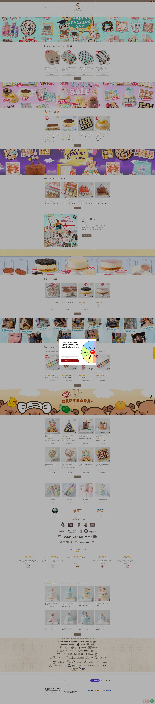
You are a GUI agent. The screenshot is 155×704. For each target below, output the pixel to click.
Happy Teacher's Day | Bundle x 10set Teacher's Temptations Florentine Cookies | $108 (69, 68)
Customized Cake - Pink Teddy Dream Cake (52, 628)
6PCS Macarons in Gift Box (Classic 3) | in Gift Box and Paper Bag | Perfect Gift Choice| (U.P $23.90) (68, 373)
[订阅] (64, 680)
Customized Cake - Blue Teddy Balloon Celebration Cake (67, 628)
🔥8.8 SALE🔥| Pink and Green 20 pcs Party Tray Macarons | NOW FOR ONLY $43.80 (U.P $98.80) (85, 134)
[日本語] (152, 1)
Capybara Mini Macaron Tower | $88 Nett (85, 465)
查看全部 (77, 78)
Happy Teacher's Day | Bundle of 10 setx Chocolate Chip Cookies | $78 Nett (51, 68)
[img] (78, 551)
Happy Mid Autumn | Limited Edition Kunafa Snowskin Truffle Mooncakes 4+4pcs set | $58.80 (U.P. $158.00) (102, 200)
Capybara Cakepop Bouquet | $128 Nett (68, 465)
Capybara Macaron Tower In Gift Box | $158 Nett (52, 436)
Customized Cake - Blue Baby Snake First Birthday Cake (51, 604)
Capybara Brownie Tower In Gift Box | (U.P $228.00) (69, 436)
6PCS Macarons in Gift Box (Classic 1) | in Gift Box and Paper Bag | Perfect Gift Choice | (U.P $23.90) (52, 373)
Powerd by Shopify (61, 694)
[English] (151, 1)
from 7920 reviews (77, 553)
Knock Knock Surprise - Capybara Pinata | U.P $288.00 (85, 436)
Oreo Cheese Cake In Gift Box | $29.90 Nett (85, 301)
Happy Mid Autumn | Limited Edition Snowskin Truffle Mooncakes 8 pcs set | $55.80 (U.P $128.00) (52, 200)
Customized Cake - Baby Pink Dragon (102, 603)
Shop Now (77, 407)
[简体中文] (150, 1)
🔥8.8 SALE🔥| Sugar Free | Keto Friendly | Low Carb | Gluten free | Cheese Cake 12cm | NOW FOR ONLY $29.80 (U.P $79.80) (68, 135)
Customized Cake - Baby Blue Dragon (86, 603)
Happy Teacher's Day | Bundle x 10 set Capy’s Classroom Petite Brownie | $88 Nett (86, 68)
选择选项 (103, 74)
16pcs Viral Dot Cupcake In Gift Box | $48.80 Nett (52, 301)
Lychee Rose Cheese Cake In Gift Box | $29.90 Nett (102, 301)
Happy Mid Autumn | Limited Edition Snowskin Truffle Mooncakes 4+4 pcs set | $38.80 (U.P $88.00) (69, 200)
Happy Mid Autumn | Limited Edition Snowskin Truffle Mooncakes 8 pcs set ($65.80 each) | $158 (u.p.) (86, 200)
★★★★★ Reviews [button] (153, 353)
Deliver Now (87, 235)
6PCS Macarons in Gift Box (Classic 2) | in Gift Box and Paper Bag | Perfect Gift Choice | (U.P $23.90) (102, 373)
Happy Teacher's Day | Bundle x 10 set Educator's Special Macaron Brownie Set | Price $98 (102, 68)
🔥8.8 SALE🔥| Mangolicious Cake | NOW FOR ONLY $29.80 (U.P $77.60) (102, 134)
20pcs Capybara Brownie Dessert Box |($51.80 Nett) (102, 465)
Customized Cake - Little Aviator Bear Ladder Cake (102, 628)
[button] (45, 7)
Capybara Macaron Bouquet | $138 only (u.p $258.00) (51, 465)
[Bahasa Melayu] (153, 1)
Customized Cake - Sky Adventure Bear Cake (85, 628)
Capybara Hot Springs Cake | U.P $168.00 (102, 436)
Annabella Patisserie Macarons (52, 694)
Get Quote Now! (77, 654)
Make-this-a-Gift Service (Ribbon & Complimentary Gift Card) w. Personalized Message (85, 373)
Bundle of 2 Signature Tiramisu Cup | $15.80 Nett (69, 301)
